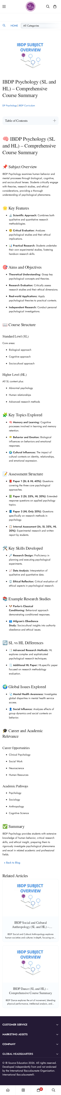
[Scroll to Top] (55, 1077)
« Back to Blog (12, 862)
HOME (14, 26)
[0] (55, 6)
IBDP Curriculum (27, 105)
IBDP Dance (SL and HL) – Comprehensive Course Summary (30, 990)
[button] (4, 25)
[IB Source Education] (30, 6)
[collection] (23, 1090)
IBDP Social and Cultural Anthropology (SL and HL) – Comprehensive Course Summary (30, 926)
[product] (8, 1090)
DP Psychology (9, 105)
